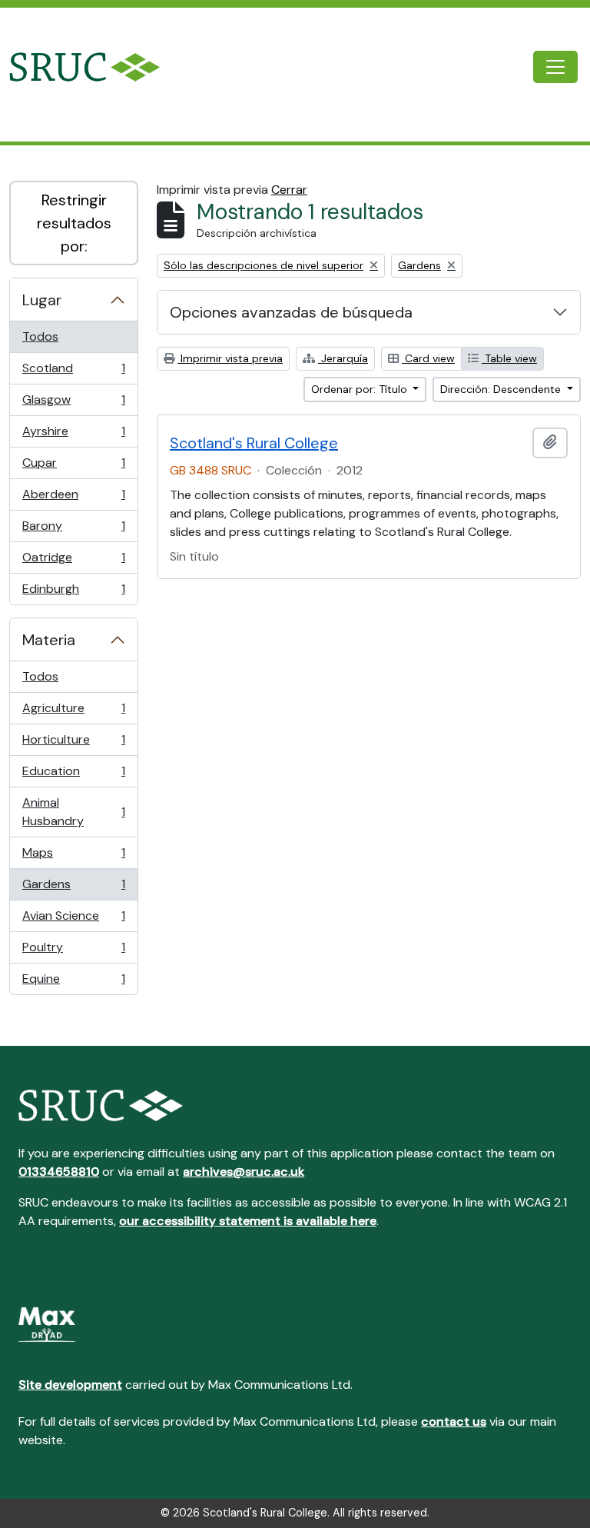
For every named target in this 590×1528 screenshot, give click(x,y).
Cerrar (289, 189)
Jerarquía (343, 358)
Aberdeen (73, 498)
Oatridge (73, 561)
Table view (509, 358)
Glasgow (73, 403)
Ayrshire (73, 435)
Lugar (41, 300)
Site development (70, 1385)
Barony (73, 530)
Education (73, 775)
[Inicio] (97, 67)
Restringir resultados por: (74, 223)
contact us (453, 1421)
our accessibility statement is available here (247, 1221)
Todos (40, 336)
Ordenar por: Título (360, 389)
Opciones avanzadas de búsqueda (291, 312)
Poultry (73, 951)
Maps (73, 856)
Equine (73, 982)
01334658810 (58, 1171)
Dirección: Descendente (502, 389)
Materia (48, 640)
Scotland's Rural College (254, 443)
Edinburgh (73, 592)
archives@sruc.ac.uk (243, 1171)
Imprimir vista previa (230, 358)
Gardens (73, 888)
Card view (428, 358)
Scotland (73, 372)
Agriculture (73, 712)
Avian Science (73, 919)
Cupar (73, 466)
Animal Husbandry (73, 811)
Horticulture (73, 743)
